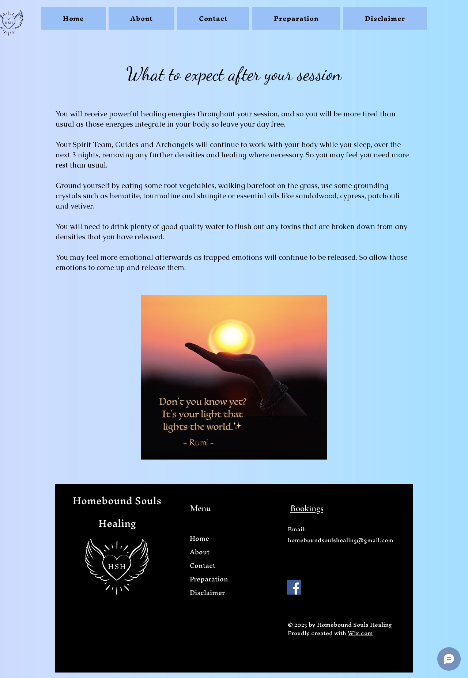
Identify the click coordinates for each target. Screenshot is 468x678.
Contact (202, 565)
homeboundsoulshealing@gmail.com (340, 540)
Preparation (209, 579)
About (200, 552)
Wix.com (360, 633)
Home (199, 538)
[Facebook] (294, 587)
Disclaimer (207, 592)
